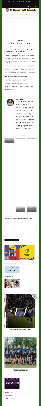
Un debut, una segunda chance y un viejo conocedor (31, 209)
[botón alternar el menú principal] (20, 13)
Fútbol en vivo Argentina (9, 398)
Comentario (6, 222)
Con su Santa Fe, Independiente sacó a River (20, 330)
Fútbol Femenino (7, 3)
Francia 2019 (20, 40)
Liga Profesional (7, 1)
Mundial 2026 (14, 3)
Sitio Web (29, 233)
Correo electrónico (20, 233)
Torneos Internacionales (20, 1)
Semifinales (7, 142)
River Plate (28, 329)
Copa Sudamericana (15, 329)
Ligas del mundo (28, 1)
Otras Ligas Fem (24, 372)
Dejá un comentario (30, 46)
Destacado (22, 329)
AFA (17, 3)
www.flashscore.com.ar (9, 395)
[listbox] (20, 313)
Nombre (6, 233)
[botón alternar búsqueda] (35, 6)
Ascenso (13, 1)
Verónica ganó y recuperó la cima (20, 373)
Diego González (11, 46)
